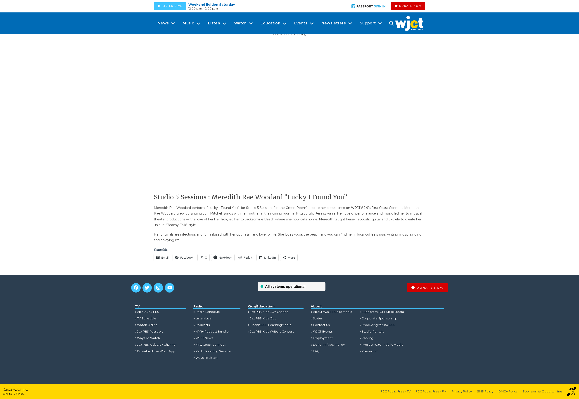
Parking (367, 338)
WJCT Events (322, 331)
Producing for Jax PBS (378, 325)
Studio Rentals (373, 331)
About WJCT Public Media (332, 312)
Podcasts (203, 325)
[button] (391, 23)
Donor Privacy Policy (329, 344)
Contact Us (321, 325)
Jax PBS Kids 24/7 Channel (156, 344)
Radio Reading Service (213, 351)
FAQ (316, 351)
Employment (323, 338)
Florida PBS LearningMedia (270, 325)
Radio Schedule (208, 312)
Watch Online (147, 325)
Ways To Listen (207, 357)
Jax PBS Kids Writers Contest (272, 331)
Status (318, 318)
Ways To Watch (148, 338)
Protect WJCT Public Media (382, 344)
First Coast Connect (211, 344)
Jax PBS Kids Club (263, 318)
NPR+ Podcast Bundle (212, 331)
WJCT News (204, 338)
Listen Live (204, 318)
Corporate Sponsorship (379, 318)
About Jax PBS (148, 312)
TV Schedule (146, 318)
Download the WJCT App (156, 351)
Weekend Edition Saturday (211, 4)
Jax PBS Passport (150, 331)
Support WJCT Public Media (383, 312)
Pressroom (370, 351)
